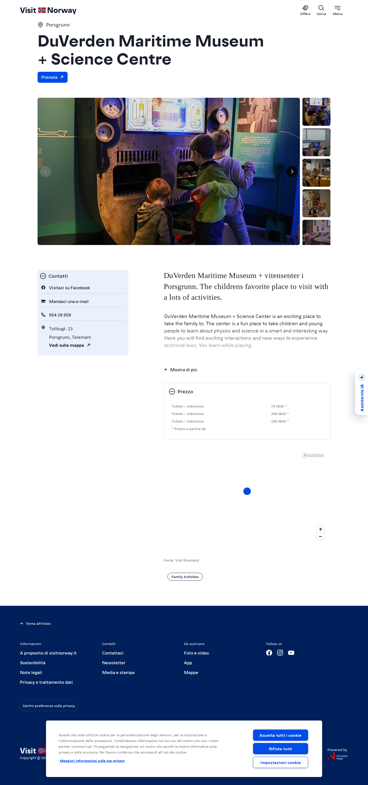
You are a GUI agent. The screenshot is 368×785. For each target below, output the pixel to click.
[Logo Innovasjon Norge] (337, 756)
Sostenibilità (32, 662)
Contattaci (112, 653)
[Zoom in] (320, 529)
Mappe (191, 672)
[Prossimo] (291, 171)
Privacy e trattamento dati (46, 682)
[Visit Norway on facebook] (269, 653)
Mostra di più (183, 369)
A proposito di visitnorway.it (48, 653)
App (188, 662)
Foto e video (196, 653)
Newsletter (113, 662)
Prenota (49, 77)
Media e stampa (118, 672)
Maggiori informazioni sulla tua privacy (92, 760)
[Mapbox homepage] (313, 455)
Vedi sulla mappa (66, 345)
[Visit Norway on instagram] (280, 653)
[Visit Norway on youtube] (291, 653)
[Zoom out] (320, 536)
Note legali (31, 672)
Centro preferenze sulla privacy (49, 705)
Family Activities (185, 576)
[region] (247, 496)
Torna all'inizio (38, 623)
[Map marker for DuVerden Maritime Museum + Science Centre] (247, 491)
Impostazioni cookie (280, 762)
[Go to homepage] (56, 10)
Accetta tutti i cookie (281, 735)
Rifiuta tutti (280, 748)
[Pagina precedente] (45, 171)
